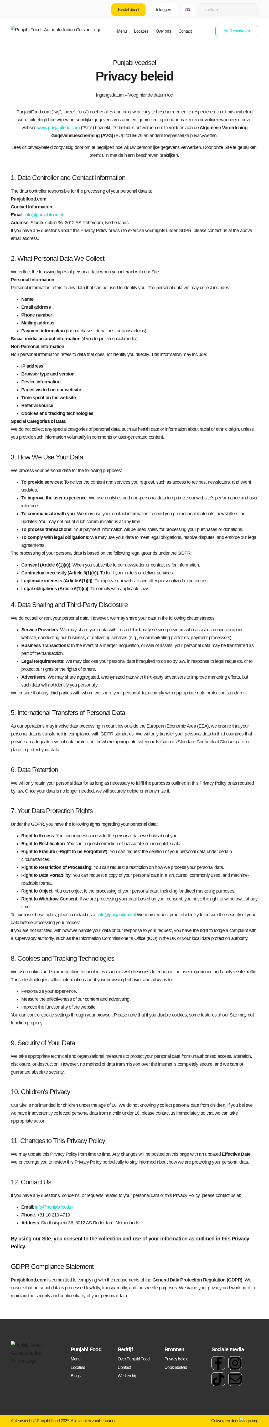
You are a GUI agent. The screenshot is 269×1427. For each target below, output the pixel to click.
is (48, 1280)
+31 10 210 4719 (53, 1215)
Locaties (141, 31)
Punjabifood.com (29, 1280)
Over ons (163, 31)
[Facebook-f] (218, 1363)
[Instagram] (235, 1363)
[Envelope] (235, 1379)
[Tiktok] (218, 1379)
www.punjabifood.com (58, 127)
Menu (122, 31)
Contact (185, 31)
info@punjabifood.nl (44, 214)
